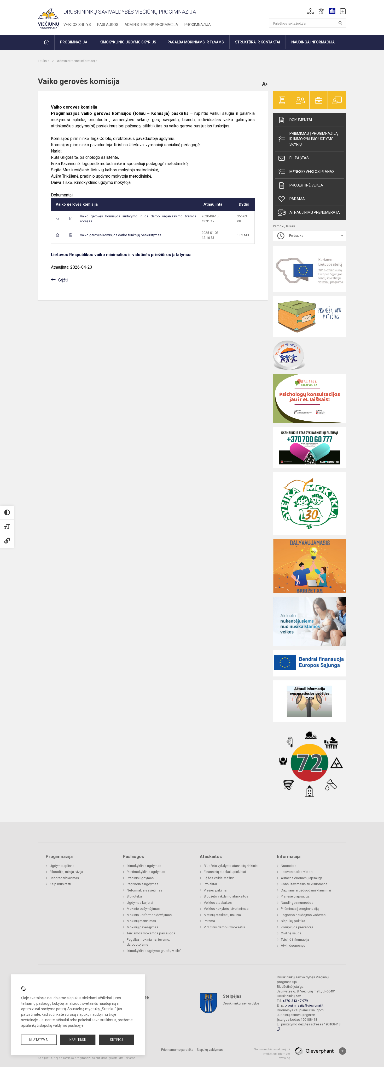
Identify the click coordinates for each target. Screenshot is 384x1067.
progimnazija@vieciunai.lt (304, 1005)
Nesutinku (77, 1040)
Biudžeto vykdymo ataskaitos (226, 896)
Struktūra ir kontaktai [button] (257, 42)
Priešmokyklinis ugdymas (146, 872)
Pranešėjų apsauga (295, 896)
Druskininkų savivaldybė (241, 1003)
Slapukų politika (293, 921)
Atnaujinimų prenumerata (314, 212)
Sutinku (116, 1040)
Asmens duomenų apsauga (302, 878)
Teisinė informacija (295, 939)
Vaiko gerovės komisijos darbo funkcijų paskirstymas (120, 235)
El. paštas (299, 158)
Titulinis (44, 61)
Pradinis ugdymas (140, 878)
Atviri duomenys (293, 945)
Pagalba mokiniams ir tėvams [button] (195, 42)
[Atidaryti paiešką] (340, 23)
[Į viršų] (342, 1051)
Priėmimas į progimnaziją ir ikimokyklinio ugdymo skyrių (313, 138)
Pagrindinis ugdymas (142, 884)
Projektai (210, 884)
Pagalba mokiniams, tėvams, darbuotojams (148, 942)
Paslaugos (107, 24)
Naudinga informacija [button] (313, 42)
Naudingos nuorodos (297, 903)
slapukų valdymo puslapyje (61, 1025)
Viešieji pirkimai (215, 890)
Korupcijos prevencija (297, 927)
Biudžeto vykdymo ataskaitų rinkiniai (231, 866)
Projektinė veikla (306, 185)
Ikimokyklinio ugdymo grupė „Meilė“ (154, 951)
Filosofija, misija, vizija (66, 872)
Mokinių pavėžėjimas (142, 927)
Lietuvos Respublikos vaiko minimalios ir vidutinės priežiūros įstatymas (121, 254)
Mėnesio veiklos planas (312, 172)
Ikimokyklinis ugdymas (144, 866)
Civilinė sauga (291, 933)
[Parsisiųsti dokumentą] (57, 219)
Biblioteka (134, 896)
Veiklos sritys (77, 24)
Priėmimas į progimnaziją (300, 909)
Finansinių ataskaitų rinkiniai (225, 872)
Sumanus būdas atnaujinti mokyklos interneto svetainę (272, 1054)
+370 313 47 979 (295, 1001)
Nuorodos (288, 866)
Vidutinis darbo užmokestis (224, 927)
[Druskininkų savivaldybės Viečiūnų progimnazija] (48, 16)
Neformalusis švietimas (144, 890)
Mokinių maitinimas (141, 921)
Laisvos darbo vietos (296, 872)
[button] (310, 11)
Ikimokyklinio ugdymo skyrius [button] (127, 42)
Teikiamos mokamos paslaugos (151, 933)
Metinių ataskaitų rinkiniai (223, 915)
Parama (297, 199)
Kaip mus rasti (60, 884)
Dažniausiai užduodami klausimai (306, 890)
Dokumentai (300, 120)
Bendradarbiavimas (64, 878)
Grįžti (63, 280)
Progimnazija (197, 24)
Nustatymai (39, 1040)
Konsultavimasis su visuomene (304, 884)
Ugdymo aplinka (62, 866)
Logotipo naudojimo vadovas (303, 915)
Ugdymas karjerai (140, 903)
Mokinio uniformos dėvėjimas (149, 915)
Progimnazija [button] (73, 42)
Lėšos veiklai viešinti (219, 878)
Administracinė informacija (151, 24)
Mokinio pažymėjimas (143, 909)
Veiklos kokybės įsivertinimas (226, 909)
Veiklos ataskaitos (218, 903)
